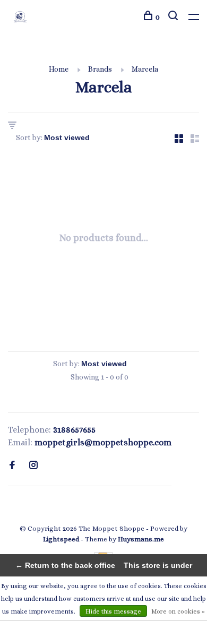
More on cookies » (178, 611)
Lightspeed (61, 539)
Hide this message (113, 611)
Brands (100, 69)
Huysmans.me (141, 539)
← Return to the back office (65, 565)
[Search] (174, 17)
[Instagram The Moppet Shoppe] (33, 466)
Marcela (145, 69)
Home (58, 69)
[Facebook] (12, 466)
